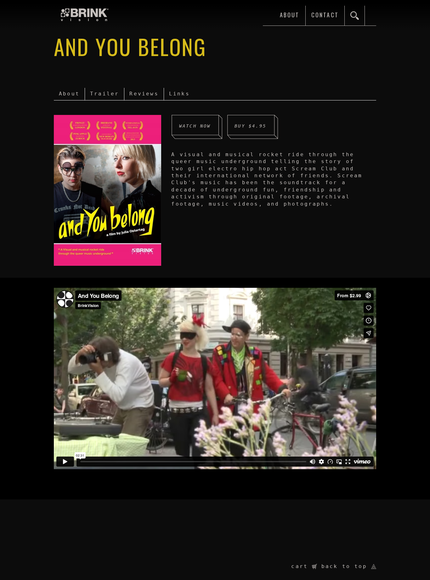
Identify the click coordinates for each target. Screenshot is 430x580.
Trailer (104, 94)
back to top (346, 566)
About (69, 94)
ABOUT (290, 15)
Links (179, 94)
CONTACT (325, 15)
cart (301, 566)
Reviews (143, 94)
